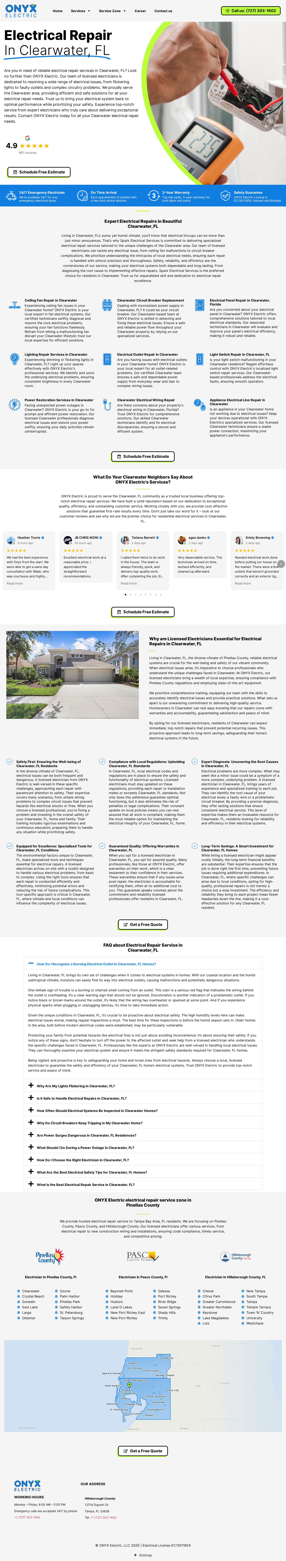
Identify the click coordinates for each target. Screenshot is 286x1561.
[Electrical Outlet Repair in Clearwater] (107, 359)
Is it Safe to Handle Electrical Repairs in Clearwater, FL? (82, 1098)
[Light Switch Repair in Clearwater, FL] (199, 359)
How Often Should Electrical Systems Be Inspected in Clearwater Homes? (97, 1111)
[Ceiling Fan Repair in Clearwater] (14, 305)
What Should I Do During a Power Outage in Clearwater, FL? (85, 1148)
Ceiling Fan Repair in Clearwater (51, 300)
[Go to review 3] (135, 594)
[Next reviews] (281, 564)
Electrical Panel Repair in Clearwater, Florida (240, 302)
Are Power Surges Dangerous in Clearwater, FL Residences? (86, 1135)
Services (78, 11)
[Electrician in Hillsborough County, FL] (235, 1256)
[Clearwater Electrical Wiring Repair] (107, 404)
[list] (143, 561)
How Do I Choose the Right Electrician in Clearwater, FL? (83, 1160)
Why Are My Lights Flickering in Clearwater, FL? (76, 1086)
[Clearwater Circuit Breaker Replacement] (107, 305)
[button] (143, 963)
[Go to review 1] (125, 594)
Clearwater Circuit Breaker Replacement (150, 300)
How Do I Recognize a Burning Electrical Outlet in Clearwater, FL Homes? (96, 964)
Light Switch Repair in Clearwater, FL (240, 354)
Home (58, 11)
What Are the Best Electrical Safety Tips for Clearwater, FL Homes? (92, 1172)
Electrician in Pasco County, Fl (143, 1277)
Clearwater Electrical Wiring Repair (146, 400)
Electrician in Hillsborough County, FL (235, 1277)
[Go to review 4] (140, 594)
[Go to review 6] (150, 594)
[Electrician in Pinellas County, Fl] (50, 1256)
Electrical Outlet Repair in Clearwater (147, 354)
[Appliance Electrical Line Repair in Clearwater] (199, 404)
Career (140, 11)
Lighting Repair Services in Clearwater (56, 354)
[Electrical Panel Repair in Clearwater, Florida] (199, 305)
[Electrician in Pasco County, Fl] (143, 1256)
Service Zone (110, 11)
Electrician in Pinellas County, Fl (50, 1277)
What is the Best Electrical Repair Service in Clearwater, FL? (86, 1185)
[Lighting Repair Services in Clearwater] (14, 359)
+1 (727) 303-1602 (27, 1517)
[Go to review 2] (130, 594)
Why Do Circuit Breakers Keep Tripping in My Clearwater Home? (90, 1123)
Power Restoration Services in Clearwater (59, 400)
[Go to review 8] (160, 594)
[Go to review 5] (145, 594)
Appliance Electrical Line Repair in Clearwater (237, 402)
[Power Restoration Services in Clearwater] (14, 404)
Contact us (163, 11)
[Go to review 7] (155, 594)
